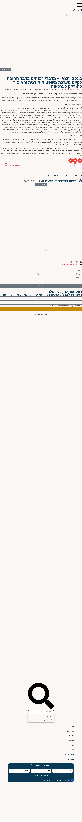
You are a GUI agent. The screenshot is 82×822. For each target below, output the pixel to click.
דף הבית (76, 89)
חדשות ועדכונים (68, 754)
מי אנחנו (71, 727)
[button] (80, 160)
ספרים (71, 740)
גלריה (72, 745)
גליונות (71, 736)
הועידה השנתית (68, 731)
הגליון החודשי (68, 89)
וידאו (72, 750)
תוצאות (49, 716)
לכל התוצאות (48, 720)
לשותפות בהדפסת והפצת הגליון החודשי (53, 181)
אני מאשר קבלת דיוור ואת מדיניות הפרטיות (66, 306)
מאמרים (71, 759)
